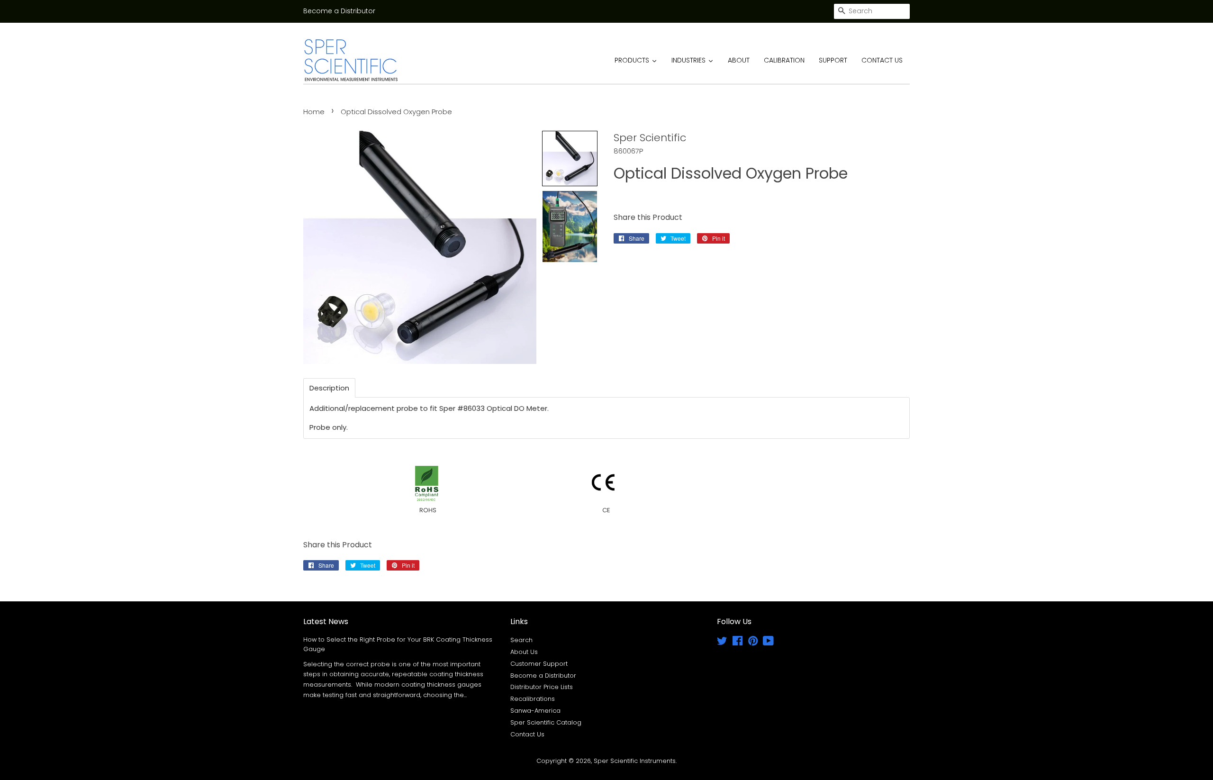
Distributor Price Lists (541, 687)
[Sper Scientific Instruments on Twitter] (722, 643)
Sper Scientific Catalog (545, 722)
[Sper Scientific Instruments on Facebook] (737, 643)
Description (329, 387)
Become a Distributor (339, 11)
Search (521, 640)
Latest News (325, 621)
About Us (524, 652)
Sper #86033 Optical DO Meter (493, 408)
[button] (569, 158)
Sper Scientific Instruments (635, 761)
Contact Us (527, 734)
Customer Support (539, 664)
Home (314, 112)
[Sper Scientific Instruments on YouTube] (768, 643)
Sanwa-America (535, 711)
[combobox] (872, 11)
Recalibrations (532, 699)
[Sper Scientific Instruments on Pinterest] (753, 643)
